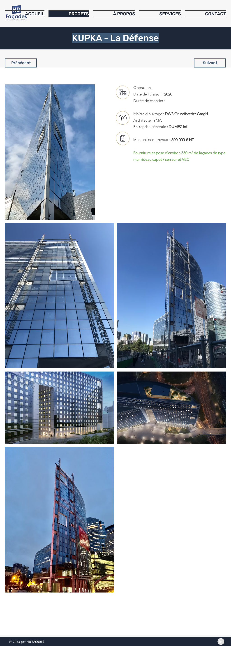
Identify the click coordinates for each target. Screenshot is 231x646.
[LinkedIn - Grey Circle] (220, 641)
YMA (157, 120)
